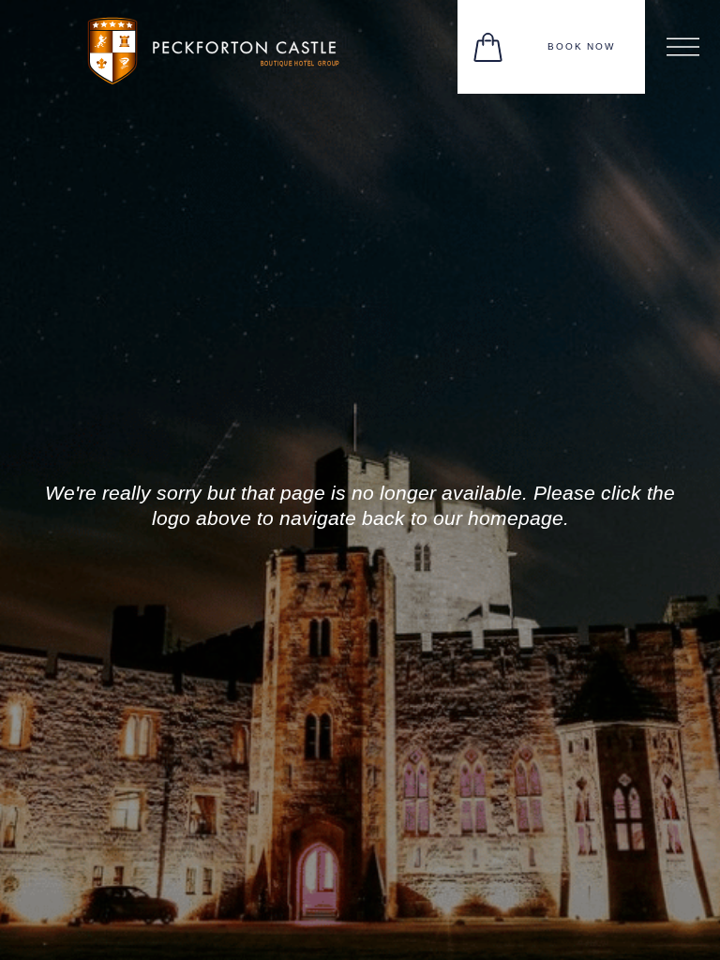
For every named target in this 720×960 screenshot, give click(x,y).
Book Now (581, 46)
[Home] (225, 45)
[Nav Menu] (682, 47)
